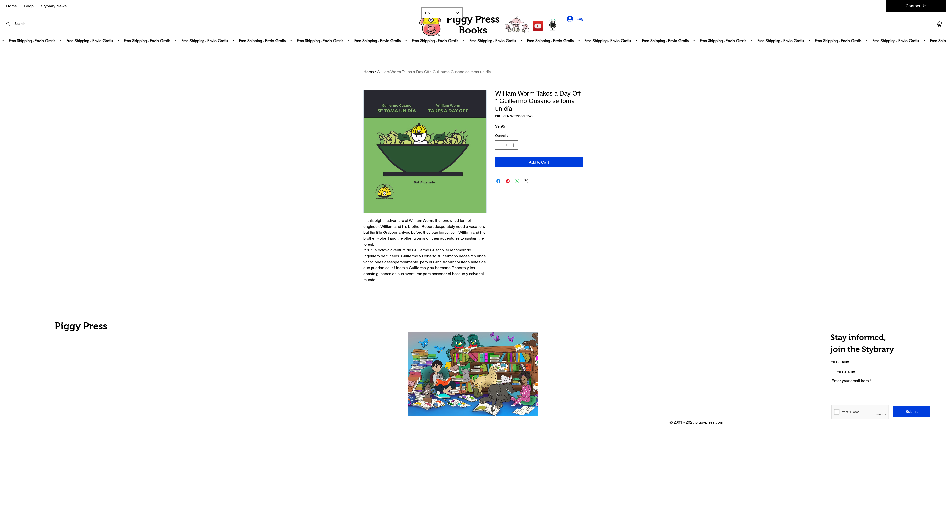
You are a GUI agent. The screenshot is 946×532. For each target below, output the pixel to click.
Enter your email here (850, 381)
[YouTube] (538, 26)
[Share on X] (526, 181)
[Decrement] (499, 145)
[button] (939, 24)
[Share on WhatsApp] (517, 181)
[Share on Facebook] (498, 181)
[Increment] (514, 145)
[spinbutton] (506, 145)
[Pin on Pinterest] (508, 181)
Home (368, 71)
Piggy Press (81, 326)
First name (840, 361)
